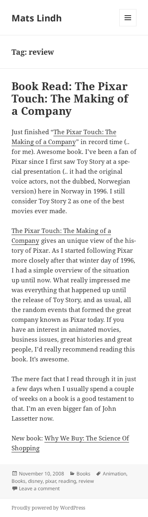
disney (35, 480)
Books (83, 473)
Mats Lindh (37, 18)
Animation (114, 473)
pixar (50, 480)
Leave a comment (39, 488)
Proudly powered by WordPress (48, 507)
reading (67, 480)
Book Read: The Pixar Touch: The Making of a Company (70, 98)
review (86, 480)
